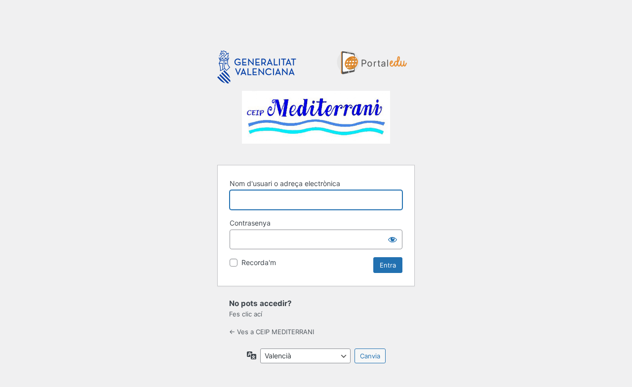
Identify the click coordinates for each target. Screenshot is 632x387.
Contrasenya (250, 223)
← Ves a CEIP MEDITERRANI (271, 332)
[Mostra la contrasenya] (392, 239)
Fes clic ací (245, 314)
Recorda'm (258, 262)
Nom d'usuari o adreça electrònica (285, 183)
